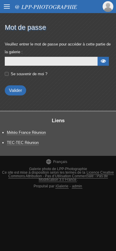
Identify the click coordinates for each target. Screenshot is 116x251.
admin (77, 186)
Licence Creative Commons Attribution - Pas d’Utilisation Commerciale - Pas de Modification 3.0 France (61, 176)
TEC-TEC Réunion (23, 142)
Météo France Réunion (26, 132)
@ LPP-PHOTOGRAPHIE (46, 6)
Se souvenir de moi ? (29, 74)
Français (56, 161)
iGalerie (62, 186)
